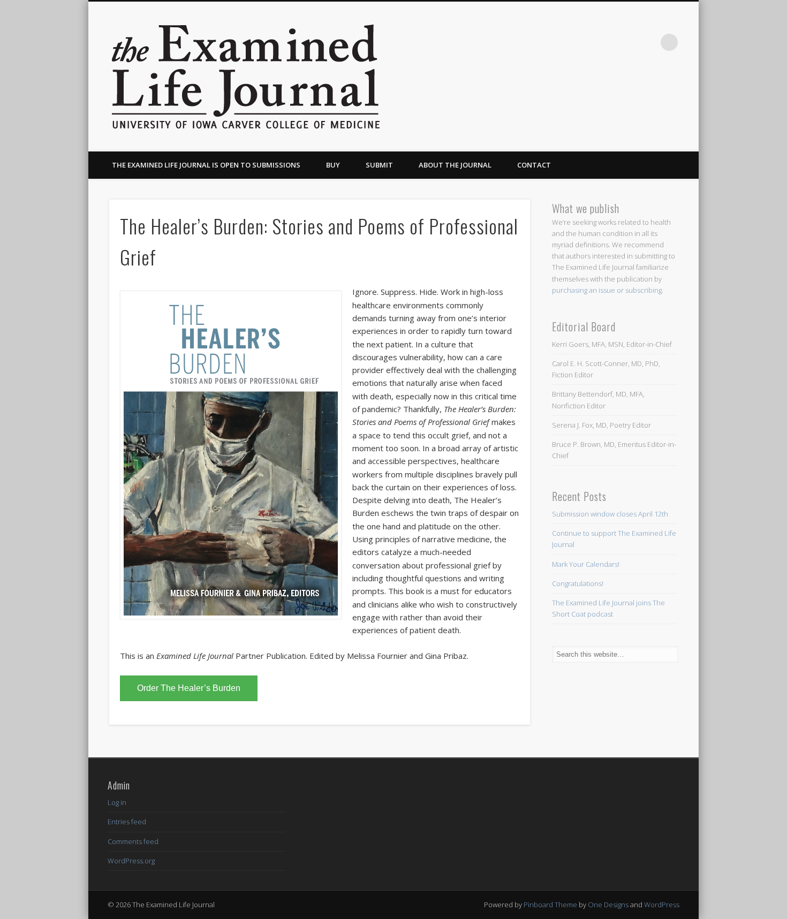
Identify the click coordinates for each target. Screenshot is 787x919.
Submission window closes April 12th (610, 514)
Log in (117, 802)
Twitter (647, 42)
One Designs (608, 904)
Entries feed (127, 821)
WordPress (661, 904)
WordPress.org (131, 860)
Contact (534, 165)
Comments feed (133, 841)
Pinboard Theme (550, 904)
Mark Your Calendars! (585, 564)
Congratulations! (577, 583)
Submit (379, 165)
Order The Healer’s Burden (188, 688)
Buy (333, 165)
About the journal (455, 165)
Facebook (625, 42)
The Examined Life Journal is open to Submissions (206, 165)
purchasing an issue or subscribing (607, 290)
